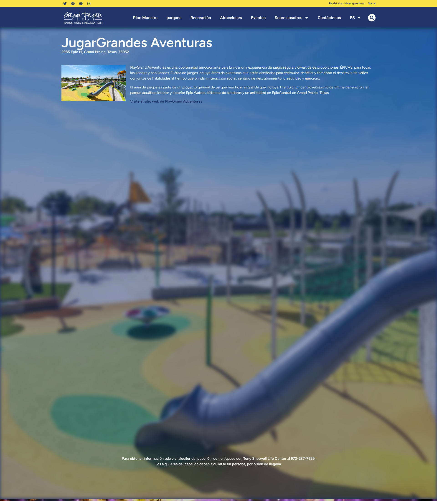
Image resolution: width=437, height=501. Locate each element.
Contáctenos (329, 17)
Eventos (258, 17)
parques (174, 17)
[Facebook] (72, 3)
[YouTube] (80, 3)
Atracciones (231, 17)
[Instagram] (88, 3)
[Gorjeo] (64, 3)
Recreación (201, 17)
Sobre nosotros (288, 17)
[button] (372, 17)
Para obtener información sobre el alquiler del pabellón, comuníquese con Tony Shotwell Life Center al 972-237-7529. (218, 458)
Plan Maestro (145, 17)
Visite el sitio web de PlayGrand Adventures (166, 101)
